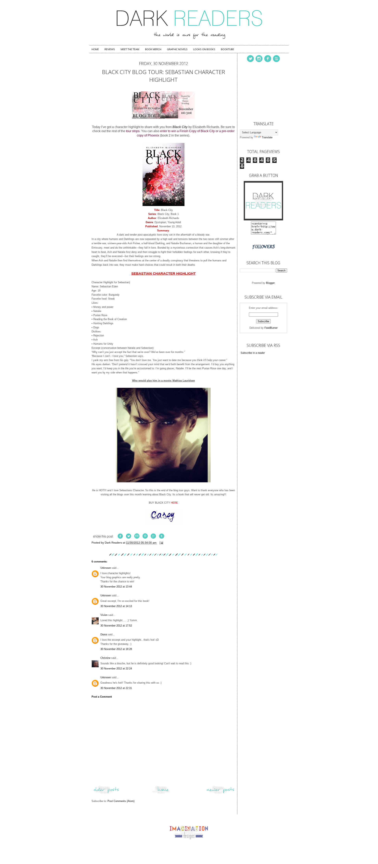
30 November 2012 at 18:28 (116, 649)
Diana (103, 634)
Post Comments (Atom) (120, 801)
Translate (267, 137)
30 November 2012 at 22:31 (116, 688)
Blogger (270, 282)
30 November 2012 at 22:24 (116, 668)
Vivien (103, 614)
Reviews (110, 49)
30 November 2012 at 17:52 (116, 625)
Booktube (227, 49)
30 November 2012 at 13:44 (116, 586)
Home (95, 49)
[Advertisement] (259, 90)
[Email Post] (161, 542)
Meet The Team (130, 49)
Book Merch (153, 49)
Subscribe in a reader (253, 352)
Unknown (105, 567)
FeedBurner (271, 327)
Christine (105, 657)
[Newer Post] (220, 794)
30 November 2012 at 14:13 (116, 606)
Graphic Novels (177, 49)
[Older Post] (106, 794)
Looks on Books (204, 49)
